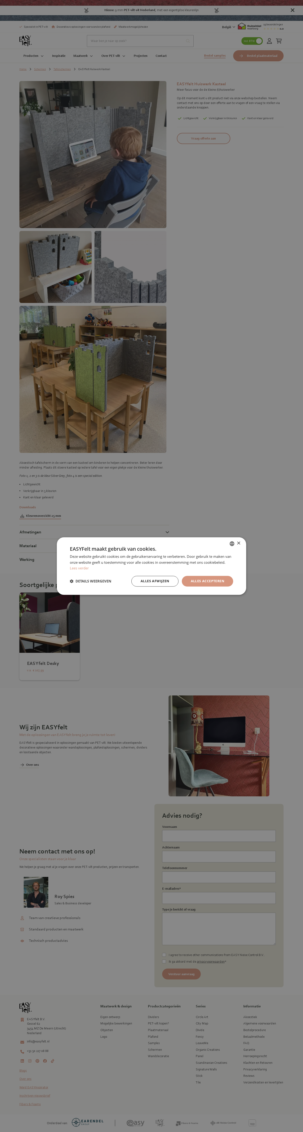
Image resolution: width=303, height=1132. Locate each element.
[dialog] (151, 566)
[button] (90, 581)
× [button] (238, 543)
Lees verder (79, 568)
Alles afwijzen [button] (155, 581)
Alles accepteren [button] (207, 581)
